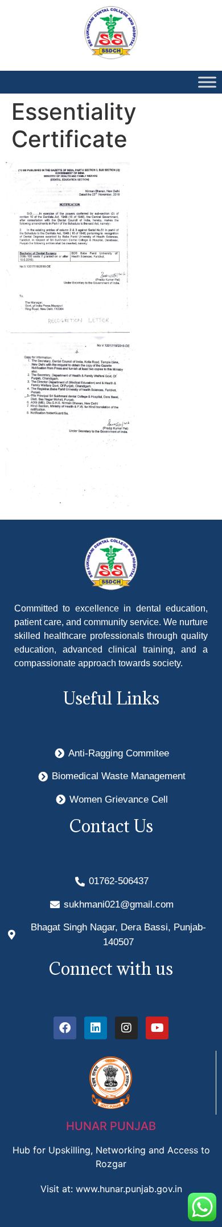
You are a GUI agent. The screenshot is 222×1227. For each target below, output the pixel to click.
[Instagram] (126, 1028)
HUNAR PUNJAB (111, 1126)
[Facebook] (65, 1028)
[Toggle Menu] (207, 82)
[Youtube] (157, 1028)
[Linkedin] (95, 1028)
